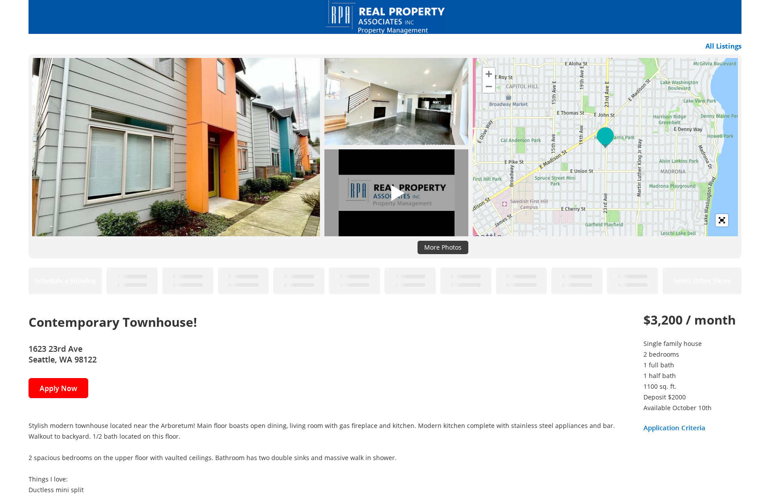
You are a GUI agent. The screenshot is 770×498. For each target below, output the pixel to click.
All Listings (723, 45)
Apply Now (58, 388)
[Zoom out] (489, 86)
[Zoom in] (489, 74)
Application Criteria (674, 427)
